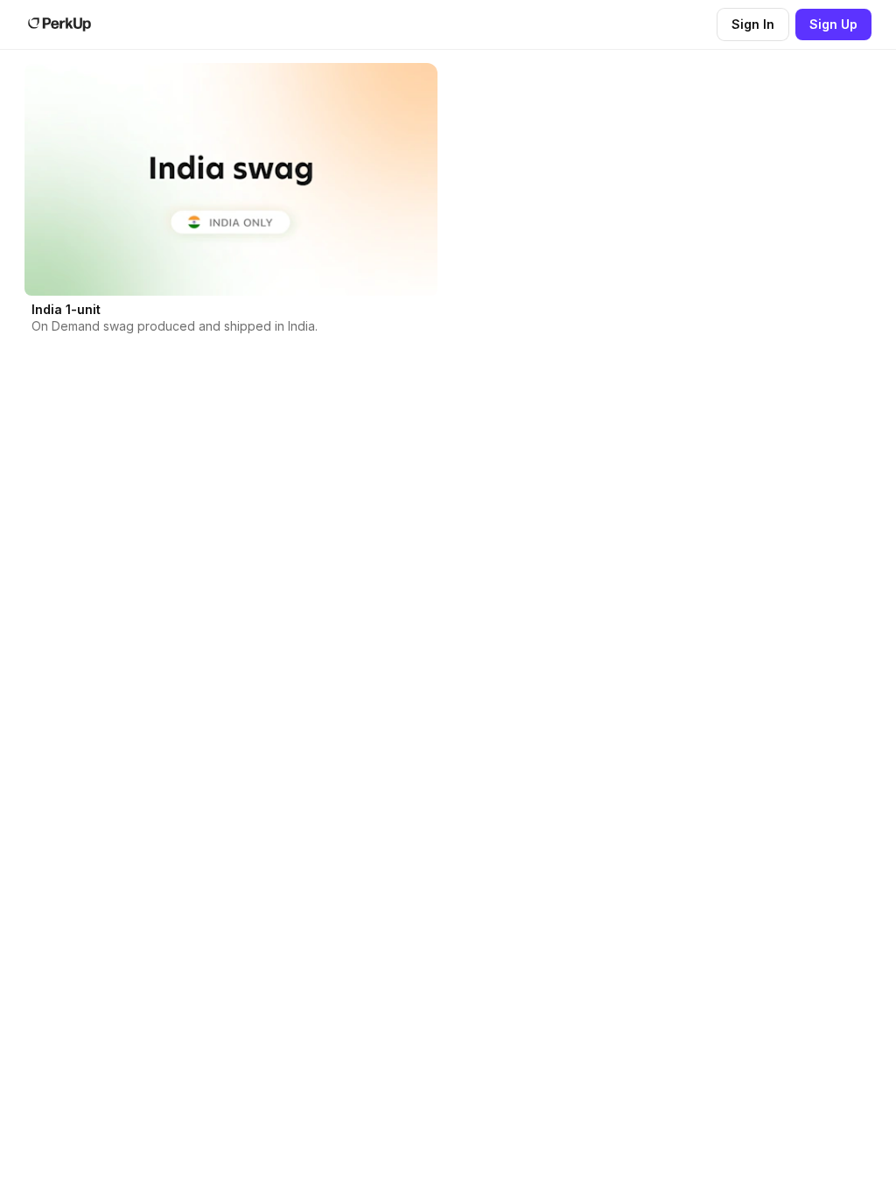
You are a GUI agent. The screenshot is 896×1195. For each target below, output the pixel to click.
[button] (231, 206)
